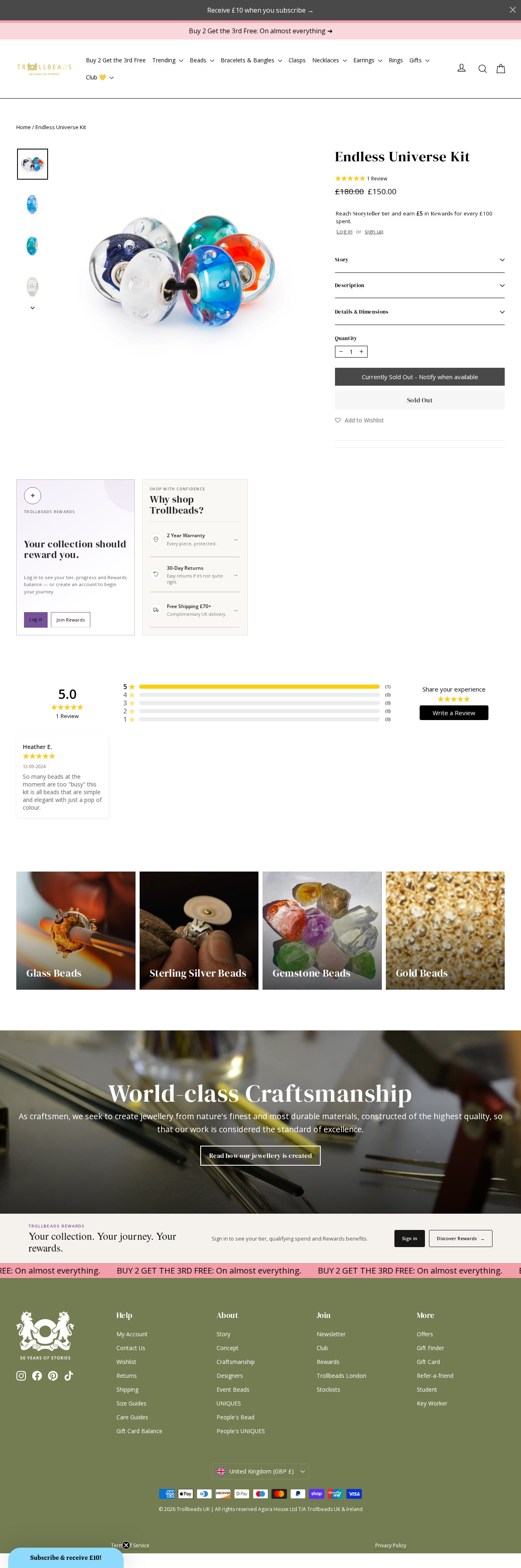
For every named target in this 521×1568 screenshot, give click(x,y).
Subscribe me (311, 878)
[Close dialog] (355, 676)
